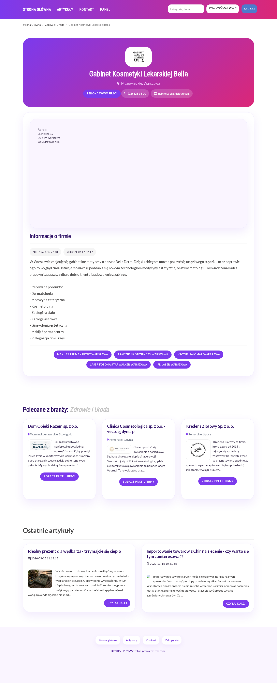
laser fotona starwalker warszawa (118, 364)
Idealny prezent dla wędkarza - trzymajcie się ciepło (74, 551)
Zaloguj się (171, 640)
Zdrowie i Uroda (54, 24)
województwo (222, 7)
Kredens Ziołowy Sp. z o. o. (210, 426)
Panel (105, 9)
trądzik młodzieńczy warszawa (143, 354)
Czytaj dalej (117, 603)
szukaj (249, 9)
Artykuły (65, 9)
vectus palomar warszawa (199, 354)
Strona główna (37, 9)
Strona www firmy (102, 93)
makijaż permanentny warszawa (82, 354)
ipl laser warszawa (172, 364)
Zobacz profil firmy (59, 476)
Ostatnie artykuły (48, 530)
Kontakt (86, 9)
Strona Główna (32, 24)
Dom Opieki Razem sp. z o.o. (53, 426)
